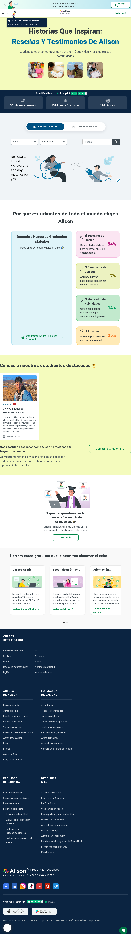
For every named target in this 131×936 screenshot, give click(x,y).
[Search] (6, 11)
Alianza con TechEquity (53, 836)
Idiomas (7, 661)
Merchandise (47, 852)
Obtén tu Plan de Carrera (101, 610)
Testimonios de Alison (52, 727)
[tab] (45, 126)
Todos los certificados (52, 711)
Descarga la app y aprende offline (58, 814)
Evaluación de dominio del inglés (19, 840)
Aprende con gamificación (54, 825)
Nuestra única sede (13, 721)
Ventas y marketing (45, 667)
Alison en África (11, 754)
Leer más (15, 431)
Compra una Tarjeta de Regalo (56, 748)
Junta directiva (10, 711)
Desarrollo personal (13, 650)
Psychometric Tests (13, 809)
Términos (34, 920)
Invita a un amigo (49, 830)
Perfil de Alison (48, 803)
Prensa (6, 748)
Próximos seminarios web (54, 846)
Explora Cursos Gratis (24, 609)
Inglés (6, 672)
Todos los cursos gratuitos (54, 721)
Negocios (39, 656)
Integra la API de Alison (52, 819)
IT (36, 650)
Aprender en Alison (13, 738)
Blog (5, 743)
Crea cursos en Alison (52, 809)
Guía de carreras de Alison (16, 798)
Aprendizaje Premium (52, 743)
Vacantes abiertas (12, 727)
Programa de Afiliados (52, 798)
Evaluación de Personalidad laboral (16, 831)
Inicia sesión (121, 13)
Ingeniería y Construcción (15, 667)
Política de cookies (77, 920)
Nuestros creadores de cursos (18, 732)
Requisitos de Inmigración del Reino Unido (62, 841)
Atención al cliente (42, 874)
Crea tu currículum (12, 792)
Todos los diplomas (51, 716)
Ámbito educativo (44, 672)
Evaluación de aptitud (17, 814)
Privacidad (23, 920)
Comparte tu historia (108, 448)
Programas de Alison (13, 759)
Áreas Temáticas (49, 738)
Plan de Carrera (11, 803)
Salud (38, 661)
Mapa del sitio (95, 920)
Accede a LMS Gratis (51, 792)
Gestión (7, 656)
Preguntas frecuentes (44, 869)
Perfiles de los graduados (54, 732)
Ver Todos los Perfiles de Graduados (41, 337)
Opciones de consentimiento (54, 920)
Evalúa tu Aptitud (61, 609)
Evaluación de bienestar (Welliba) (18, 822)
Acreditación (47, 705)
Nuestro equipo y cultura (15, 716)
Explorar (3, 13)
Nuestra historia (11, 705)
